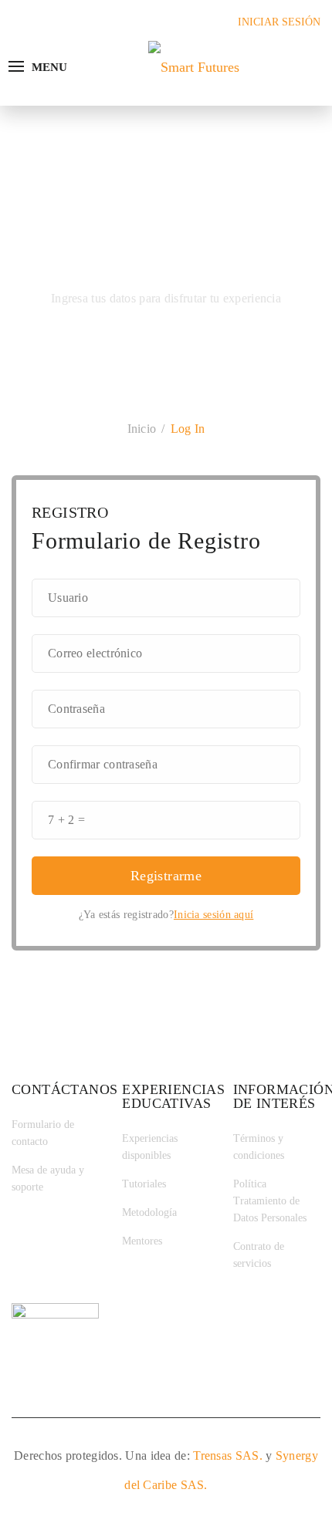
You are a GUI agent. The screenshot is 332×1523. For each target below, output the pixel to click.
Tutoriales (144, 1184)
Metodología (149, 1212)
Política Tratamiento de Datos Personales (270, 1201)
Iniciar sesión (279, 22)
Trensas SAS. (228, 1455)
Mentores (142, 1241)
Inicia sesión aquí (213, 914)
